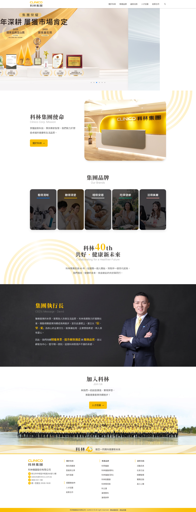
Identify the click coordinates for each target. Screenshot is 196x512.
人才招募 (144, 4)
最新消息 (134, 4)
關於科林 (112, 4)
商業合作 (155, 4)
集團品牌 (123, 4)
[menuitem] (112, 4)
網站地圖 (123, 510)
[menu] (134, 4)
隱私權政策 (114, 510)
